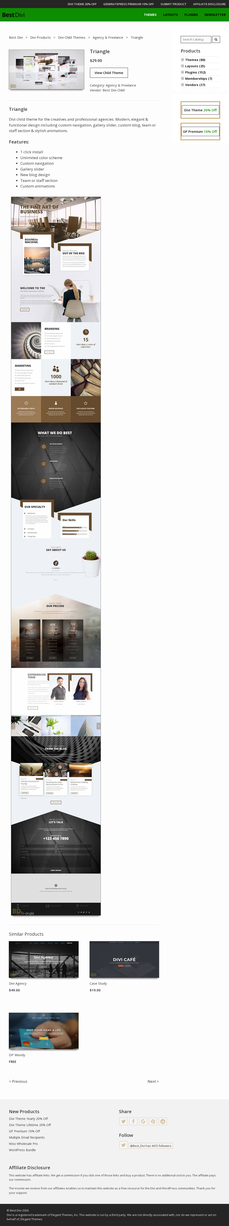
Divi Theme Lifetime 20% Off (30, 1125)
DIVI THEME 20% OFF (82, 4)
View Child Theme (109, 72)
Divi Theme (200, 110)
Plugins (191, 15)
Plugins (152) (195, 72)
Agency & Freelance (108, 37)
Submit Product (174, 4)
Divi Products (40, 37)
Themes (150, 15)
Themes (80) (195, 60)
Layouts (170, 15)
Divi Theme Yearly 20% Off (28, 1118)
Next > (153, 1081)
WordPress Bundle (22, 1150)
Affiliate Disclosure (209, 4)
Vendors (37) (195, 85)
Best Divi (16, 37)
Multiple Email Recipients (27, 1137)
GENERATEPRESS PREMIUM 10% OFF (128, 4)
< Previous (18, 1081)
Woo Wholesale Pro (23, 1144)
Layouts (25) (195, 66)
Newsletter (215, 15)
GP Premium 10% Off (24, 1131)
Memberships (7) (198, 78)
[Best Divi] (13, 14)
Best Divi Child (114, 90)
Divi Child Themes (71, 37)
